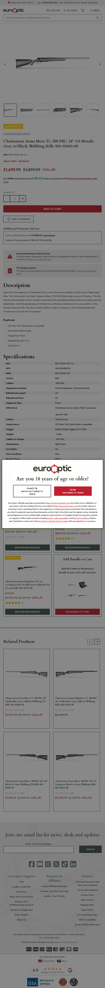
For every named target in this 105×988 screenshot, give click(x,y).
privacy (50, 518)
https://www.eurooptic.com (58, 503)
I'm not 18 (32, 491)
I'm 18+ (72, 491)
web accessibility (61, 518)
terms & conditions (81, 518)
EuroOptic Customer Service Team (53, 521)
